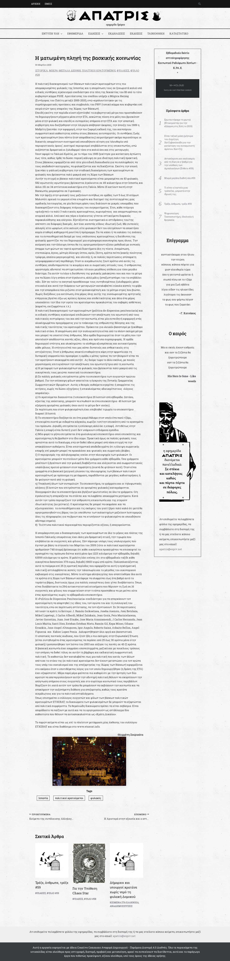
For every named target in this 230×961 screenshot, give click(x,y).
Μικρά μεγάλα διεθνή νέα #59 (179, 178)
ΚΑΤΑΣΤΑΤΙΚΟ (178, 33)
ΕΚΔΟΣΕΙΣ (136, 33)
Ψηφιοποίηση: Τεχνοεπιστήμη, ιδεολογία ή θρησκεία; (179, 216)
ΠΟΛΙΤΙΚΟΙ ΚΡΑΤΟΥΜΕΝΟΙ (99, 70)
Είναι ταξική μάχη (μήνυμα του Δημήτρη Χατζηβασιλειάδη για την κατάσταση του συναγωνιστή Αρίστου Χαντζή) (179, 142)
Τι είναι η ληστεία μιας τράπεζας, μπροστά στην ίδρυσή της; (177, 191)
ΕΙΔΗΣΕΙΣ (94, 33)
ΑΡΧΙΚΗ (35, 3)
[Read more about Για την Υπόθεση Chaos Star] (89, 862)
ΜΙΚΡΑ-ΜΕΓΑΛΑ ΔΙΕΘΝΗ (65, 70)
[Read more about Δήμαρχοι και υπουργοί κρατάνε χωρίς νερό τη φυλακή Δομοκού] (126, 860)
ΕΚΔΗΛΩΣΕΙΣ (116, 33)
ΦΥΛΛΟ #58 (90, 898)
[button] (199, 4)
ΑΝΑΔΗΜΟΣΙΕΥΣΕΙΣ (121, 906)
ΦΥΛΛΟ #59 (53, 893)
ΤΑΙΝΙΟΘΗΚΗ (155, 33)
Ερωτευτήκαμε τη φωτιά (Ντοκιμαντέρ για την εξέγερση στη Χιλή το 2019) (178, 123)
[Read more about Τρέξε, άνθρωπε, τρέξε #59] (52, 860)
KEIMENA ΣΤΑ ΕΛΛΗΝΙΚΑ (124, 902)
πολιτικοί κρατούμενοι (69, 798)
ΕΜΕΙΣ (48, 3)
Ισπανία (43, 798)
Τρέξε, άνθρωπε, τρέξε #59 (178, 203)
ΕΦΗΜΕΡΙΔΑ (75, 33)
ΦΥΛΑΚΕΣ (123, 70)
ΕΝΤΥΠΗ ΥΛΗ (50, 33)
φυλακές (95, 798)
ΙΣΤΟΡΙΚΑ (41, 70)
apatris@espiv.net (170, 549)
